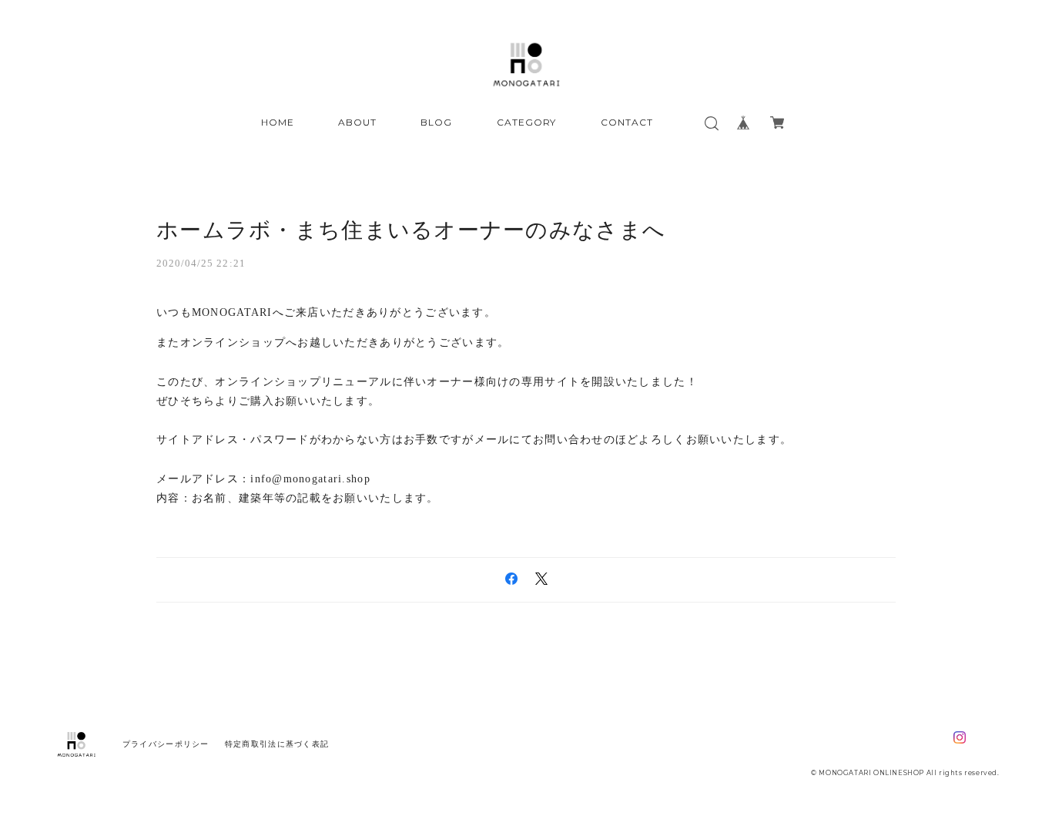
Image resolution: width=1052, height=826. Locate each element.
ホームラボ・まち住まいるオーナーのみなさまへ (410, 230)
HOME (277, 122)
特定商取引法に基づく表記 (277, 744)
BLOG (436, 122)
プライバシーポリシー (165, 744)
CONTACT (627, 122)
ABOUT (357, 122)
